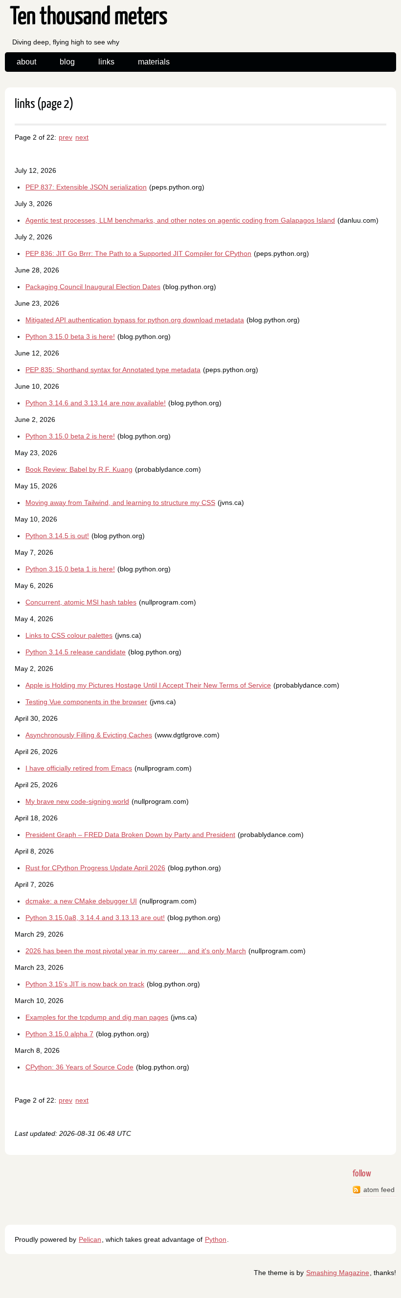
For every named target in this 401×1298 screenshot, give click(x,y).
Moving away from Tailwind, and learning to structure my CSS (120, 502)
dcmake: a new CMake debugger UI (81, 901)
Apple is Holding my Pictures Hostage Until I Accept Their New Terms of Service (148, 685)
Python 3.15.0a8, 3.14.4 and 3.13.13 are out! (95, 917)
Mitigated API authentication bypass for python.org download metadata (134, 320)
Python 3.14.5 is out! (57, 536)
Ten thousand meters (88, 17)
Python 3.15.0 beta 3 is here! (70, 336)
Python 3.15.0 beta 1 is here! (70, 569)
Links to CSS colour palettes (68, 635)
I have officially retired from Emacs (78, 768)
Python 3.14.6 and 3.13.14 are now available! (95, 403)
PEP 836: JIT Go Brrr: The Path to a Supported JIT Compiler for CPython (138, 253)
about (26, 62)
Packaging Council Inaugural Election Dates (92, 287)
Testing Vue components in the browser (86, 702)
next (82, 137)
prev (65, 137)
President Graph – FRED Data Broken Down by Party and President (130, 834)
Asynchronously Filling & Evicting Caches (88, 735)
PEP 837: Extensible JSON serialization (86, 187)
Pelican (90, 1239)
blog (67, 62)
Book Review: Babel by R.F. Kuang (79, 469)
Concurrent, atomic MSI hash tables (80, 602)
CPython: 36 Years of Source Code (79, 1067)
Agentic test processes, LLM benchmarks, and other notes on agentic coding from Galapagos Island (180, 220)
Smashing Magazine (337, 1273)
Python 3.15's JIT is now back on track (84, 984)
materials (154, 62)
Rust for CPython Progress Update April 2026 (95, 868)
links (106, 62)
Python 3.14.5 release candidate (75, 652)
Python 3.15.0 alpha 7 (59, 1034)
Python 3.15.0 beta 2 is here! (70, 436)
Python (215, 1239)
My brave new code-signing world (77, 801)
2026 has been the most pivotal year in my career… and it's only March (135, 951)
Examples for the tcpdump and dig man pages (96, 1017)
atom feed (379, 1189)
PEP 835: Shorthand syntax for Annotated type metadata (112, 370)
